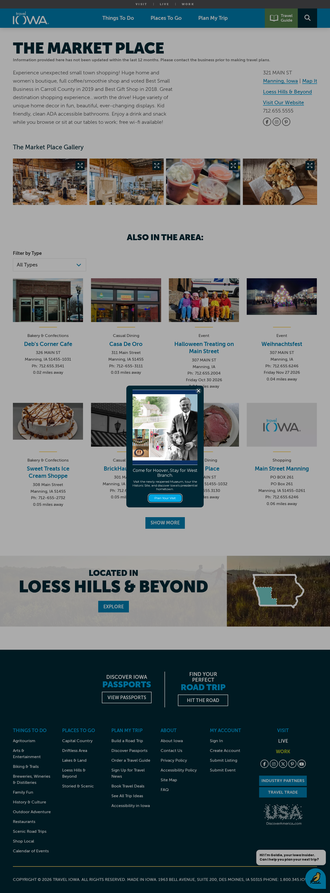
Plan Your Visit (165, 498)
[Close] (198, 391)
